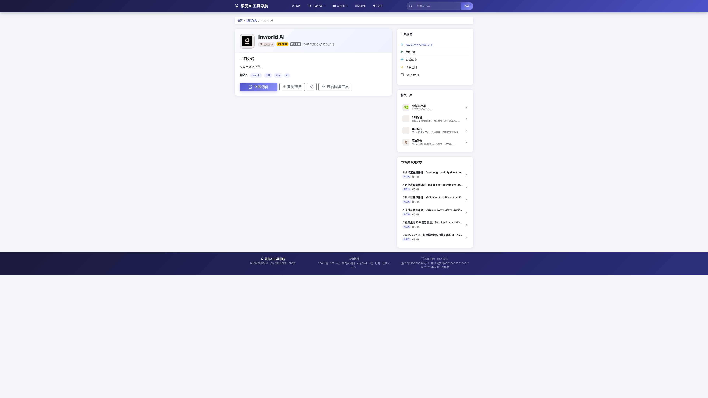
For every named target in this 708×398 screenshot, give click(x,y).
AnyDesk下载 (365, 263)
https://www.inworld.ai (418, 44)
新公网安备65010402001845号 (450, 263)
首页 (298, 6)
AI (287, 75)
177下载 (335, 263)
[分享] (312, 87)
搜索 (467, 6)
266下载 (323, 263)
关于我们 (378, 6)
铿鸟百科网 (348, 263)
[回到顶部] (699, 391)
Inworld (256, 75)
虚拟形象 (252, 20)
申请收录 (360, 6)
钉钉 (377, 263)
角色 (268, 75)
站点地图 (429, 258)
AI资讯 (341, 6)
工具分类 (317, 6)
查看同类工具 (338, 87)
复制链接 (294, 87)
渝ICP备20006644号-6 (415, 263)
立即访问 (261, 87)
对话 (278, 75)
